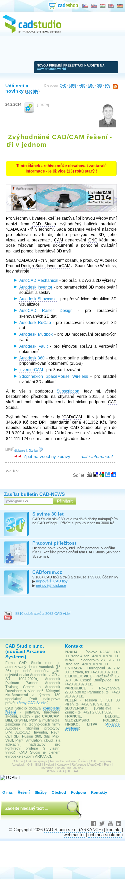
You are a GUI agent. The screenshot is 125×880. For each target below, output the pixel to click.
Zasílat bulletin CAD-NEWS (34, 494)
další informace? (97, 456)
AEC (82, 85)
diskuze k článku (26, 450)
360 (32, 358)
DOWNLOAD (55, 771)
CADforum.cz (47, 572)
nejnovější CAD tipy (52, 581)
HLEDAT (73, 771)
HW (107, 85)
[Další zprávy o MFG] (29, 111)
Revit (107, 764)
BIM (38, 764)
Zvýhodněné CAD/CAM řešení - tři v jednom (59, 140)
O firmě (18, 761)
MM (91, 85)
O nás (7, 792)
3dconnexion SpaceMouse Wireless (53, 376)
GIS (99, 85)
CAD (63, 85)
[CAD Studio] (31, 32)
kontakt (113, 829)
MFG (72, 85)
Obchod (59, 792)
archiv (32, 91)
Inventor (47, 768)
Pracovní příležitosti (55, 543)
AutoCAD (94, 764)
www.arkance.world (51, 69)
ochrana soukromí (105, 834)
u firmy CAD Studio (31, 703)
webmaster (74, 834)
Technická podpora (63, 761)
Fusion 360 (63, 768)
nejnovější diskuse (51, 585)
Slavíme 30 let (48, 514)
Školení (49, 764)
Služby (41, 792)
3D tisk (78, 768)
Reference (79, 764)
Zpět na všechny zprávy (46, 456)
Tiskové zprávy (36, 761)
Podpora (78, 792)
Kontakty (63, 764)
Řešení (83, 761)
